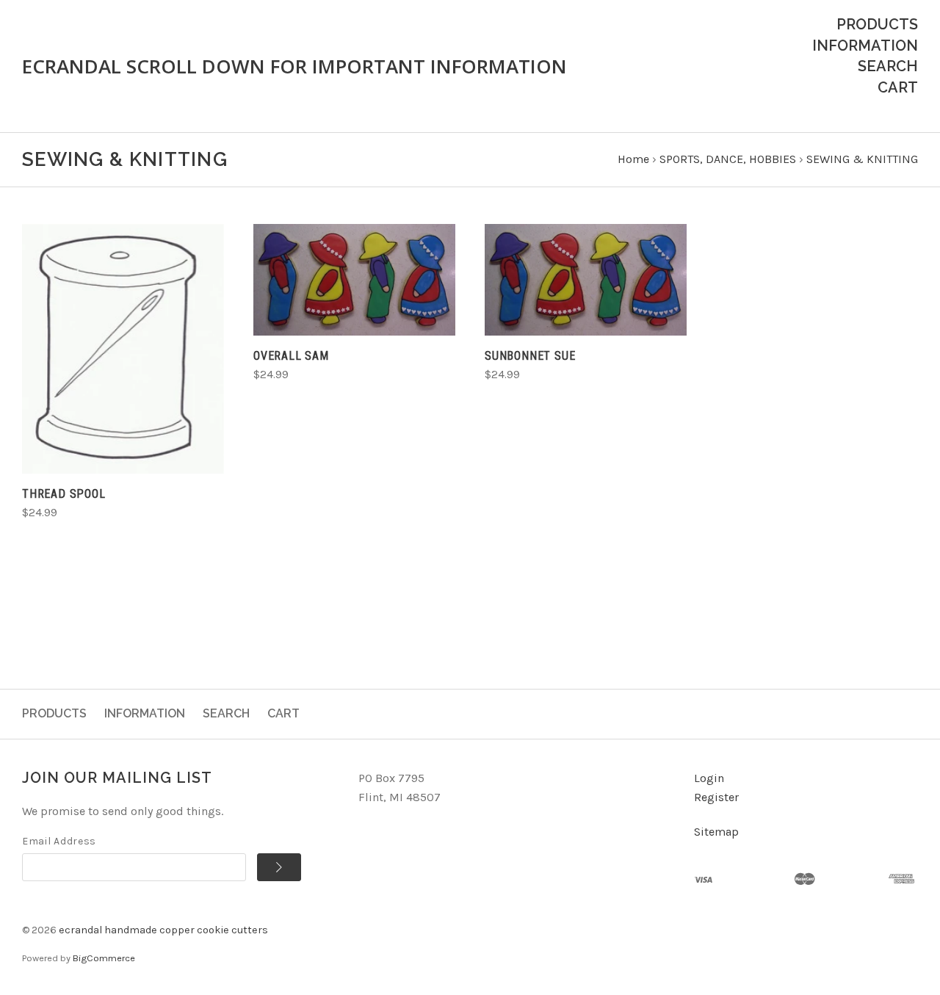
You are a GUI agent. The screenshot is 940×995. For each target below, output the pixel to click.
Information (865, 45)
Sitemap (716, 832)
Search (888, 66)
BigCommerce (104, 957)
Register (716, 797)
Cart (898, 87)
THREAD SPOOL (64, 494)
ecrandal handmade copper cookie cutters (163, 930)
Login (709, 778)
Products (877, 24)
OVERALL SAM (291, 356)
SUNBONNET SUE (530, 356)
